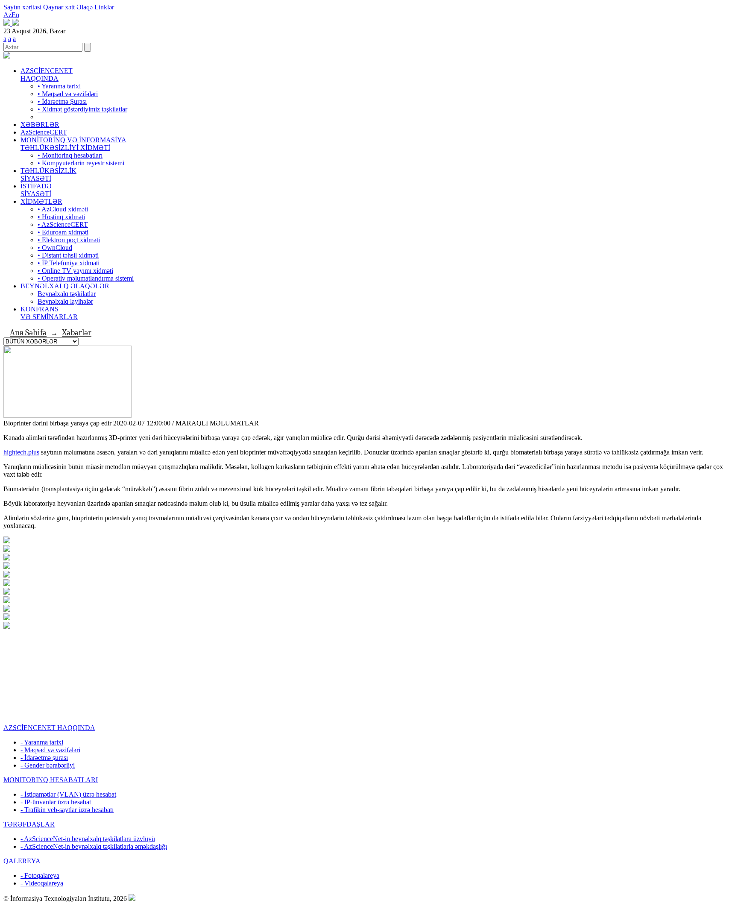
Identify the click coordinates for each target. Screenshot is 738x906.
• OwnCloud (55, 247)
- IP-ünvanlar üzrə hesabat (55, 802)
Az (7, 14)
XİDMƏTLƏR (41, 201)
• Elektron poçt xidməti (69, 239)
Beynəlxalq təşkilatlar (67, 293)
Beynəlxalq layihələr (65, 301)
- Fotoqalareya (39, 875)
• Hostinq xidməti (61, 216)
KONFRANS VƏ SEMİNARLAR (49, 312)
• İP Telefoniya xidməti (69, 263)
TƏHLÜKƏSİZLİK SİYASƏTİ (48, 174)
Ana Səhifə (28, 332)
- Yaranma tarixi (41, 742)
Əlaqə (84, 7)
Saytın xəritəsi (22, 7)
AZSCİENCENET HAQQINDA (46, 74)
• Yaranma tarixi (59, 86)
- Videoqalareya (41, 883)
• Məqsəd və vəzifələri (68, 93)
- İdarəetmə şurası (44, 757)
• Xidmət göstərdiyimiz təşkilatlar (82, 109)
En (15, 14)
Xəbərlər (76, 332)
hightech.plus (21, 452)
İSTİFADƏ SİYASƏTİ (36, 189)
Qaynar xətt (59, 7)
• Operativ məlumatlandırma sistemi (86, 278)
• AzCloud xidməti (63, 209)
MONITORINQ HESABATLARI (50, 779)
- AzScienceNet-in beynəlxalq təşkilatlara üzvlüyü (87, 838)
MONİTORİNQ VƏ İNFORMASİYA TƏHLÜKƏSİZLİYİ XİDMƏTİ (73, 143)
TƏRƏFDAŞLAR (29, 824)
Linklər (104, 7)
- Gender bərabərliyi (47, 765)
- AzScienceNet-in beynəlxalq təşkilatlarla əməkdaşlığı (93, 846)
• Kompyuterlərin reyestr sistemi (81, 163)
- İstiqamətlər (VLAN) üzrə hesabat (68, 794)
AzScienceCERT (43, 132)
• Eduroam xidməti (63, 232)
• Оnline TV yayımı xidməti (75, 270)
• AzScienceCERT (63, 224)
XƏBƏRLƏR (39, 124)
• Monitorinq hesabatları (70, 155)
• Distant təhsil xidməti (68, 255)
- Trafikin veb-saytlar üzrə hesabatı (67, 809)
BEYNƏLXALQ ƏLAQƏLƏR (64, 286)
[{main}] (6, 56)
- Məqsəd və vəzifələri (50, 750)
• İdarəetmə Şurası (62, 101)
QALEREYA (22, 861)
